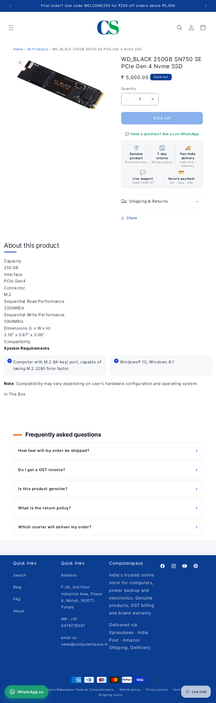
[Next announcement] (206, 6)
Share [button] (131, 218)
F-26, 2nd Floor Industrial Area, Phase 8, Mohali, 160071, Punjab (81, 597)
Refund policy (130, 689)
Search (19, 575)
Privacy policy (157, 689)
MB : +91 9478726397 (73, 622)
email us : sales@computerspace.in (84, 640)
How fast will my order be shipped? (108, 450)
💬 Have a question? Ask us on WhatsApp (162, 134)
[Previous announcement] (10, 6)
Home (18, 49)
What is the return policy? (108, 507)
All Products (37, 49)
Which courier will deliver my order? (108, 527)
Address (68, 575)
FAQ (17, 599)
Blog (17, 587)
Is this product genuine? (108, 488)
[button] (11, 27)
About (18, 611)
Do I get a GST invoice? (108, 469)
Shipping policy (111, 695)
